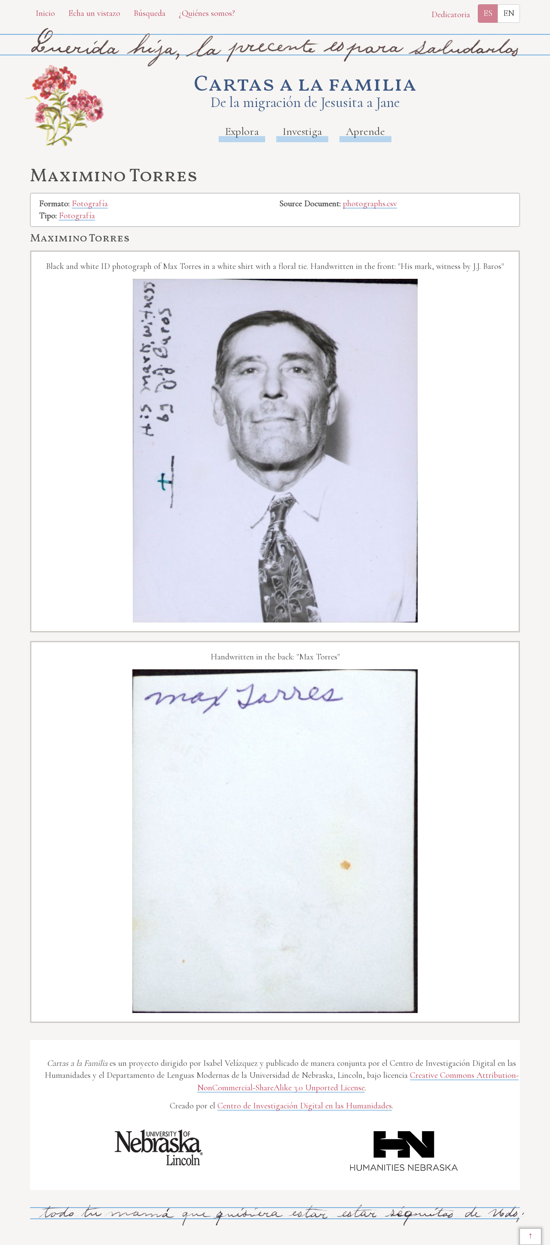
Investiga (302, 131)
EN (508, 13)
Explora (242, 131)
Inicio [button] (45, 13)
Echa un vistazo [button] (94, 13)
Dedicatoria (450, 14)
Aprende (365, 131)
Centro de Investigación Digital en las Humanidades (304, 1106)
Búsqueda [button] (149, 13)
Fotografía (90, 203)
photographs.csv (370, 203)
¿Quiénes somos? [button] (207, 13)
